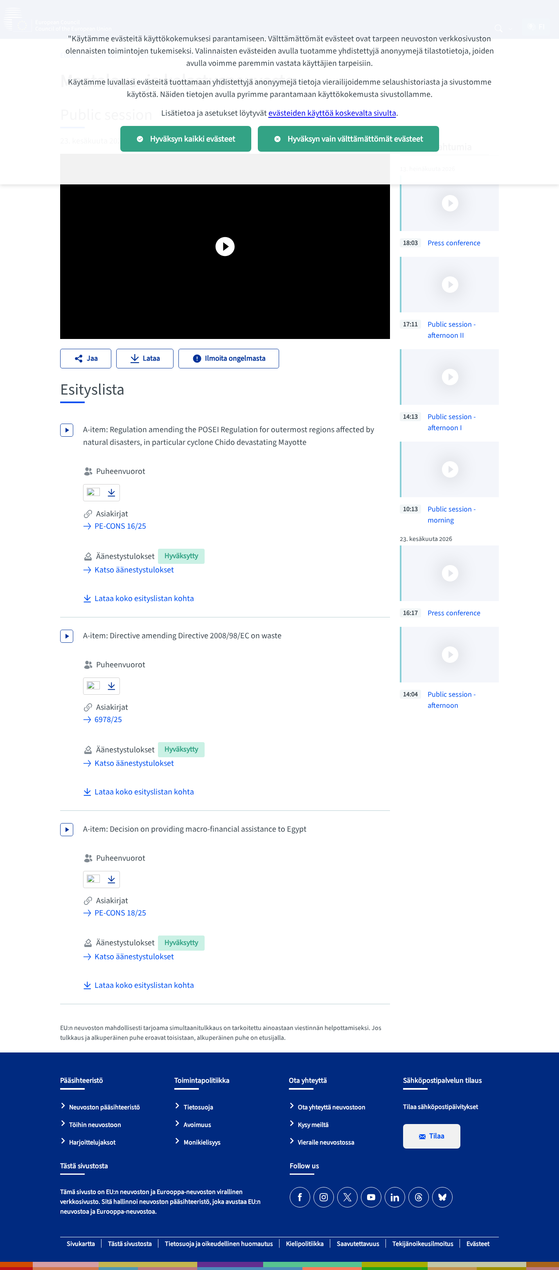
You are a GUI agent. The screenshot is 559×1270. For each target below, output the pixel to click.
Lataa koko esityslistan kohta (144, 598)
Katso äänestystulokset (134, 570)
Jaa (92, 358)
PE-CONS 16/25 (120, 526)
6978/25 (108, 719)
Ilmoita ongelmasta (235, 358)
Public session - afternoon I (452, 422)
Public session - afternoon (452, 700)
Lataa (151, 358)
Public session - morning (452, 514)
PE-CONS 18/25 (120, 913)
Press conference (454, 243)
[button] (93, 493)
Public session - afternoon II (452, 330)
